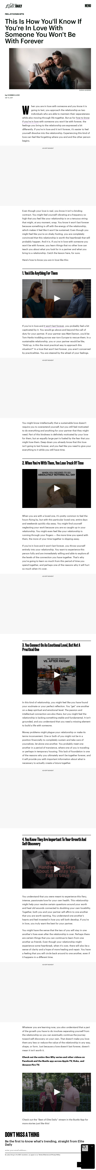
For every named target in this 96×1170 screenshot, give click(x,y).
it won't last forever (54, 325)
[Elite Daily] (14, 5)
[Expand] (84, 1146)
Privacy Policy (56, 1154)
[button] (56, 298)
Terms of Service (44, 1154)
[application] (56, 298)
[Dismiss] (92, 1146)
